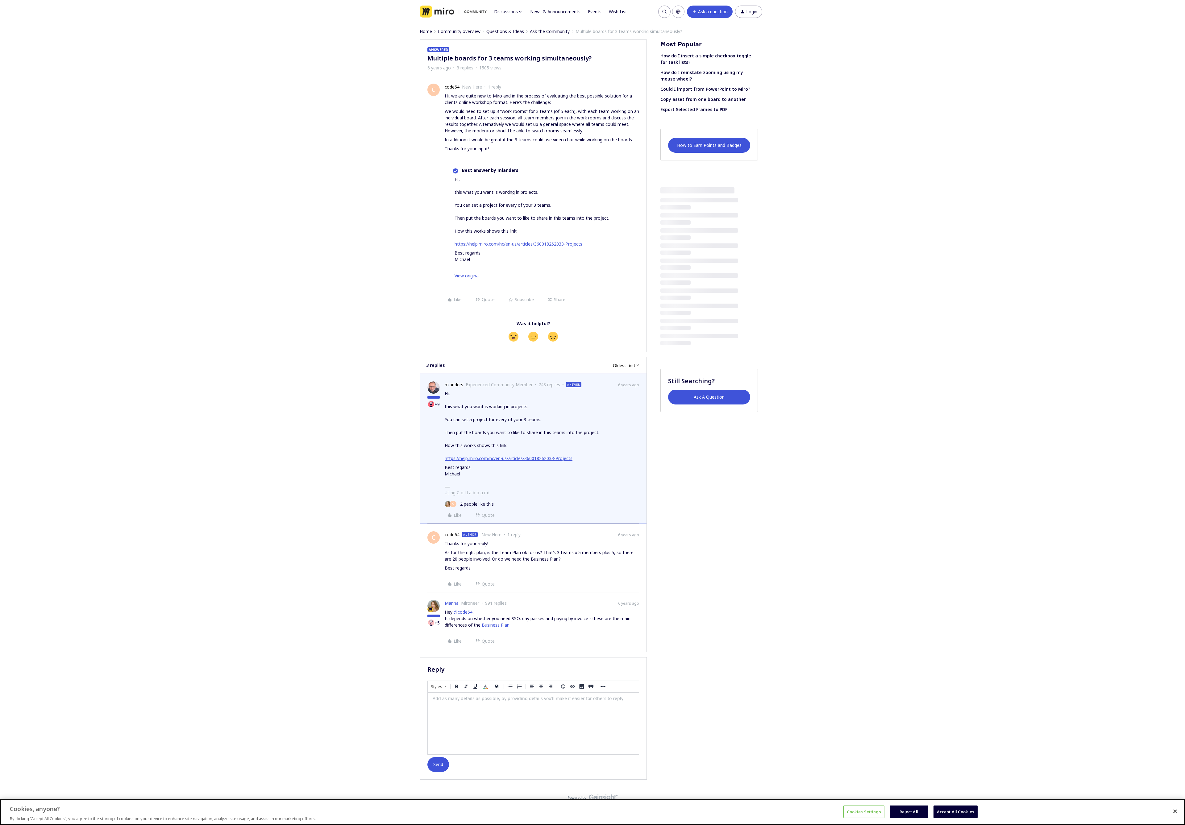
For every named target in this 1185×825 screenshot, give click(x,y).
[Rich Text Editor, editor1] (533, 723)
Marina (452, 603)
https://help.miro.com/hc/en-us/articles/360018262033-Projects (518, 244)
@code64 (463, 612)
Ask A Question (709, 397)
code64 (452, 87)
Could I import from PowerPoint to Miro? (705, 89)
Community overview (459, 31)
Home (426, 31)
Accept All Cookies (955, 811)
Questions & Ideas (505, 31)
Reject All (909, 811)
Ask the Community (550, 31)
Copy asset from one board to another (703, 99)
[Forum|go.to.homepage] (453, 12)
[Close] (1175, 811)
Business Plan (495, 625)
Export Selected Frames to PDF (693, 109)
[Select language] (678, 12)
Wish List (618, 12)
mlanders (454, 385)
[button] (710, 12)
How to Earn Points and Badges (709, 145)
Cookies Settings (864, 811)
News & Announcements (555, 12)
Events (594, 12)
